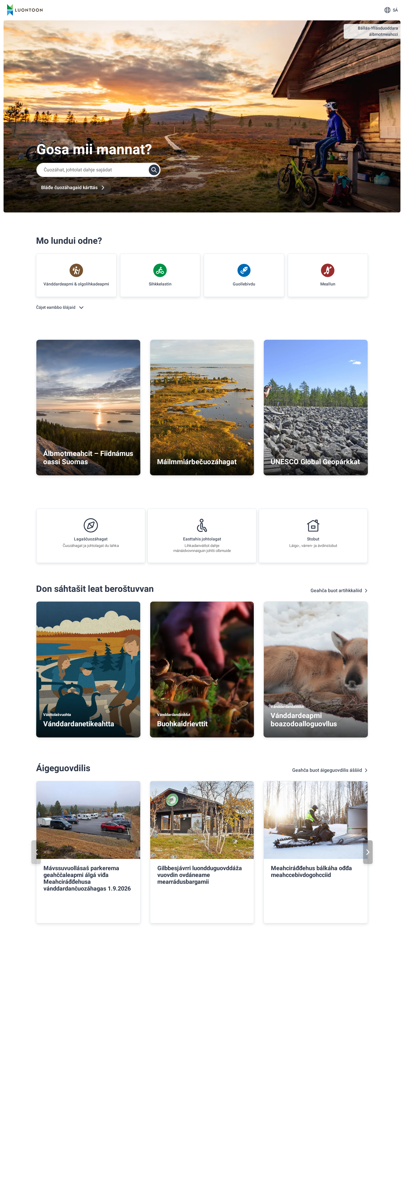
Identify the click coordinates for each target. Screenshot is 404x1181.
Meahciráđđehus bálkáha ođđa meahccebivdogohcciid (311, 871)
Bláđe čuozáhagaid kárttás (69, 187)
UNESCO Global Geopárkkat (315, 462)
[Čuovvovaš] (368, 852)
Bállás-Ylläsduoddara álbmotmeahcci (378, 31)
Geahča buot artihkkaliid (336, 590)
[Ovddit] (36, 852)
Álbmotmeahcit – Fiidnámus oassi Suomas (88, 458)
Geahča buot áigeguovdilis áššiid (327, 770)
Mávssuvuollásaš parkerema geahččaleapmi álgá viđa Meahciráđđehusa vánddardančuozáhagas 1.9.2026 (87, 878)
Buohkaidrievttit (182, 724)
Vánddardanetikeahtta (78, 724)
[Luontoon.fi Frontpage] (25, 10)
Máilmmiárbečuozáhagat (197, 462)
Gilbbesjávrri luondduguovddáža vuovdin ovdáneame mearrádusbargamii (199, 875)
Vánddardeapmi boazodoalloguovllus (304, 720)
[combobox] (98, 170)
